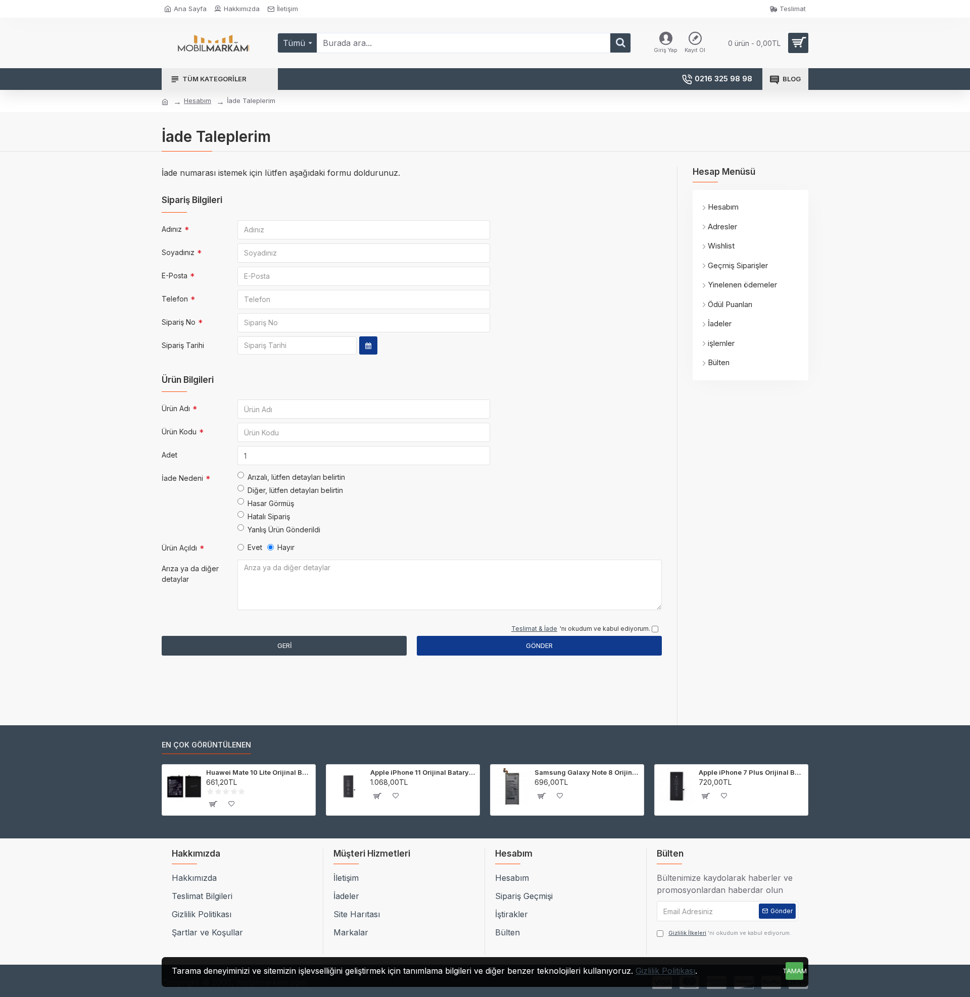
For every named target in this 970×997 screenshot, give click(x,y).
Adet (169, 455)
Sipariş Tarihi (183, 345)
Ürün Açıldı (179, 547)
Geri (284, 645)
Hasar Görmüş (271, 503)
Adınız (172, 229)
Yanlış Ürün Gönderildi (284, 529)
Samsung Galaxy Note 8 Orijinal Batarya (587, 772)
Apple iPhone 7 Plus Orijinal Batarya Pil (751, 772)
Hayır (286, 547)
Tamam (794, 971)
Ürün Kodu (179, 431)
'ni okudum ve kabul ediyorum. (729, 932)
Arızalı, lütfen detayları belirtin (296, 477)
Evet (255, 547)
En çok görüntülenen (206, 744)
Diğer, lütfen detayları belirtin (295, 490)
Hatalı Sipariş (269, 516)
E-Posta (174, 275)
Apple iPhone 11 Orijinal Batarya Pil (423, 772)
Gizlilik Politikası (665, 971)
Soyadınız (178, 252)
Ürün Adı (176, 408)
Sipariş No (179, 322)
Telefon (175, 298)
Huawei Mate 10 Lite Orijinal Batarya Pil (259, 772)
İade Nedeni (182, 478)
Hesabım (197, 100)
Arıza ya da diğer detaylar (190, 573)
